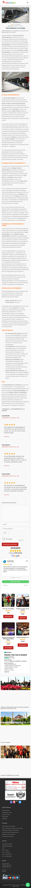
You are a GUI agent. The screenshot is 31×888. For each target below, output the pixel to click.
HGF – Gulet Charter (7, 854)
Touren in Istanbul (5, 742)
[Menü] (27, 2)
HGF (3, 848)
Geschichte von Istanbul (7, 836)
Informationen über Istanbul (8, 826)
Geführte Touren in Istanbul (8, 834)
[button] (28, 885)
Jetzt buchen (8, 616)
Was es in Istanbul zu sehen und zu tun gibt (12, 828)
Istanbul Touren (5, 810)
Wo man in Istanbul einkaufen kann (10, 832)
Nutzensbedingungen (7, 846)
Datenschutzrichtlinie (7, 844)
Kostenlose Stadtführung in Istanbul (10, 775)
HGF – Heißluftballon (7, 856)
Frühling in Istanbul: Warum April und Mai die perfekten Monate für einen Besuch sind (15, 708)
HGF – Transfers (6, 852)
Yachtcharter (5, 816)
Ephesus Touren (6, 814)
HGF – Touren (5, 850)
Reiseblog (4, 818)
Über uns (4, 869)
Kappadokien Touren (7, 812)
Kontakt (4, 871)
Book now (22, 617)
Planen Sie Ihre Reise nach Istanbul (10, 830)
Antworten (6, 436)
